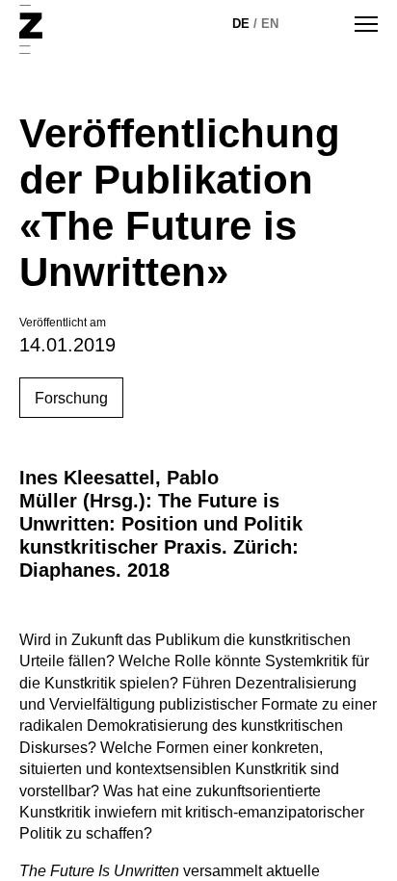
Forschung (71, 398)
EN (269, 23)
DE (241, 23)
